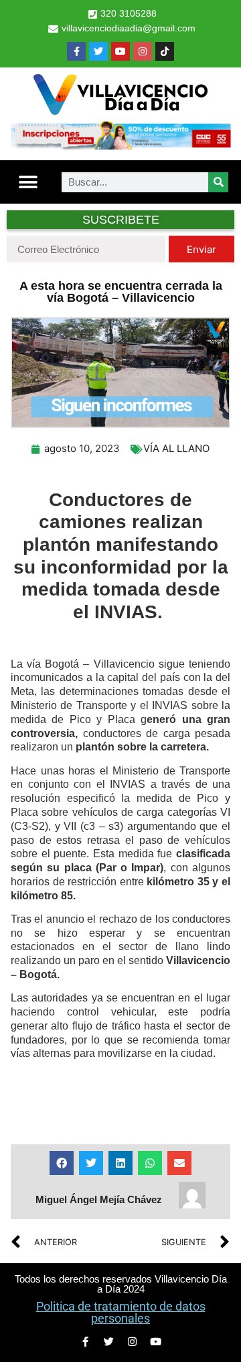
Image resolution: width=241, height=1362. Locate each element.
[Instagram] (142, 51)
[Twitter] (98, 51)
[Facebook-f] (76, 51)
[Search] (218, 182)
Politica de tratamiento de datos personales (121, 1312)
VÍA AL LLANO (176, 448)
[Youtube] (120, 51)
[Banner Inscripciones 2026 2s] (120, 145)
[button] (28, 182)
